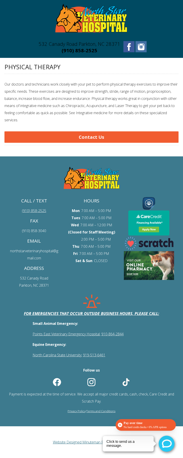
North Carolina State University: (57, 355)
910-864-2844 (112, 334)
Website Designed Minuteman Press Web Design (91, 442)
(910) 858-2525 (79, 50)
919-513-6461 (94, 355)
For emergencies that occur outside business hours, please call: (91, 313)
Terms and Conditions (100, 411)
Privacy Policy (76, 411)
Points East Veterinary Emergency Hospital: (66, 334)
